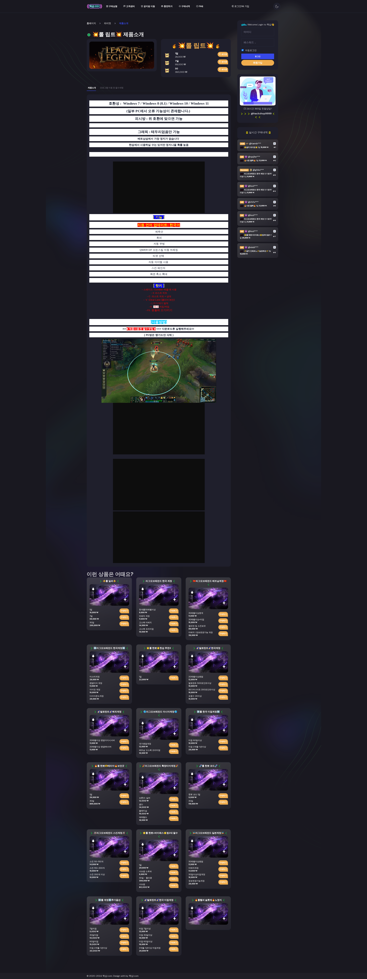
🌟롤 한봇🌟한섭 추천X (159, 648)
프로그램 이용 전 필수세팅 (111, 87)
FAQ (200, 6)
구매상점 (112, 6)
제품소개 (92, 87)
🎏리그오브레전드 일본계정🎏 (208, 832)
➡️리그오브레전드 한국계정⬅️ (109, 648)
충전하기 (167, 6)
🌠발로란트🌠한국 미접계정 (159, 899)
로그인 (257, 56)
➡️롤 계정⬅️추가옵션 (109, 899)
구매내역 (185, 6)
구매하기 (124, 611)
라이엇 (107, 23)
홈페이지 (91, 23)
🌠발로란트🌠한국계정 (208, 648)
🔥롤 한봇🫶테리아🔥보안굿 (109, 765)
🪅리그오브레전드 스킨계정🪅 (109, 832)
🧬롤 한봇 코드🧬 (208, 765)
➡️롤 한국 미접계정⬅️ (208, 711)
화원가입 (257, 62)
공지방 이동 (149, 6)
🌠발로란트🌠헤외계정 (109, 711)
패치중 (224, 54)
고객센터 (130, 6)
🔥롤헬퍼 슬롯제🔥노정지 (208, 899)
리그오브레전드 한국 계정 (159, 580)
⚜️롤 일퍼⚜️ (109, 580)
